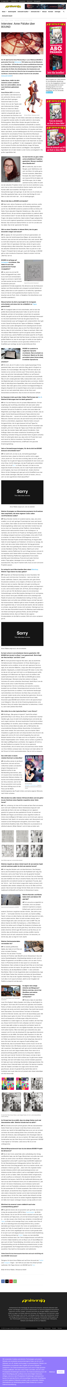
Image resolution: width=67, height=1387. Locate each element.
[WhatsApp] (15, 1281)
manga (11, 20)
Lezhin (21, 1235)
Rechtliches (13, 1)
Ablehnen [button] (52, 1372)
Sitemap (60, 1328)
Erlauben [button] (60, 1372)
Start (2, 20)
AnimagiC (57, 11)
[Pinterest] (11, 1281)
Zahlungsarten (37, 1)
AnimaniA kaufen (23, 11)
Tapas (35, 304)
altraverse (18, 62)
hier (33, 1265)
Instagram (4, 262)
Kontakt (50, 11)
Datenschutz (47, 1328)
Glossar (44, 11)
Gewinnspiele (12, 11)
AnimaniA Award (7, 16)
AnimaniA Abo (35, 11)
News (3, 11)
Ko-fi (40, 397)
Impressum (40, 1328)
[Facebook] (3, 1281)
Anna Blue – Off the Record (31, 785)
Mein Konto (29, 1)
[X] (7, 1281)
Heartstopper (30, 1212)
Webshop (34, 569)
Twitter (41, 1260)
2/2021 (6, 76)
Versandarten (22, 1)
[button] (64, 12)
